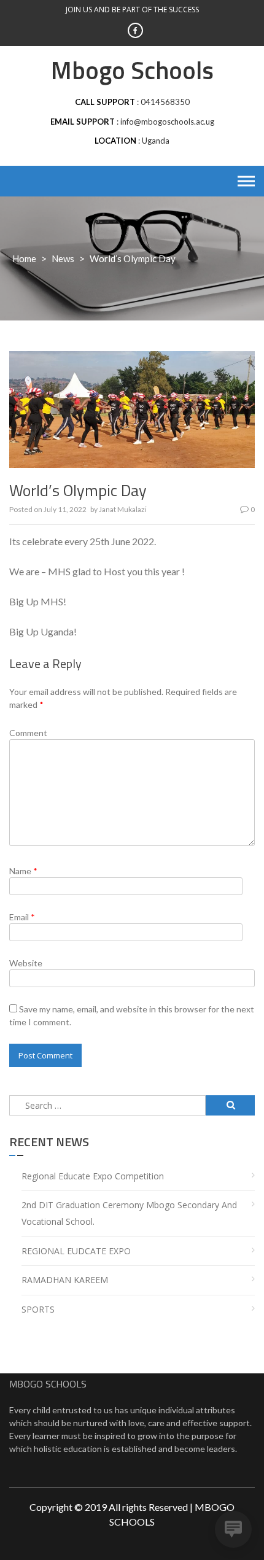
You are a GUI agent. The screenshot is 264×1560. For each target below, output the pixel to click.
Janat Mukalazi (123, 509)
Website (25, 963)
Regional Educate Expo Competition (92, 1176)
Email (22, 917)
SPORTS (38, 1309)
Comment (28, 733)
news (63, 258)
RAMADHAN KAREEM (64, 1280)
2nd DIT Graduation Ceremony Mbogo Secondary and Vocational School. (129, 1213)
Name (23, 871)
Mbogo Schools (132, 70)
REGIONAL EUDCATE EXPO (76, 1251)
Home (24, 258)
